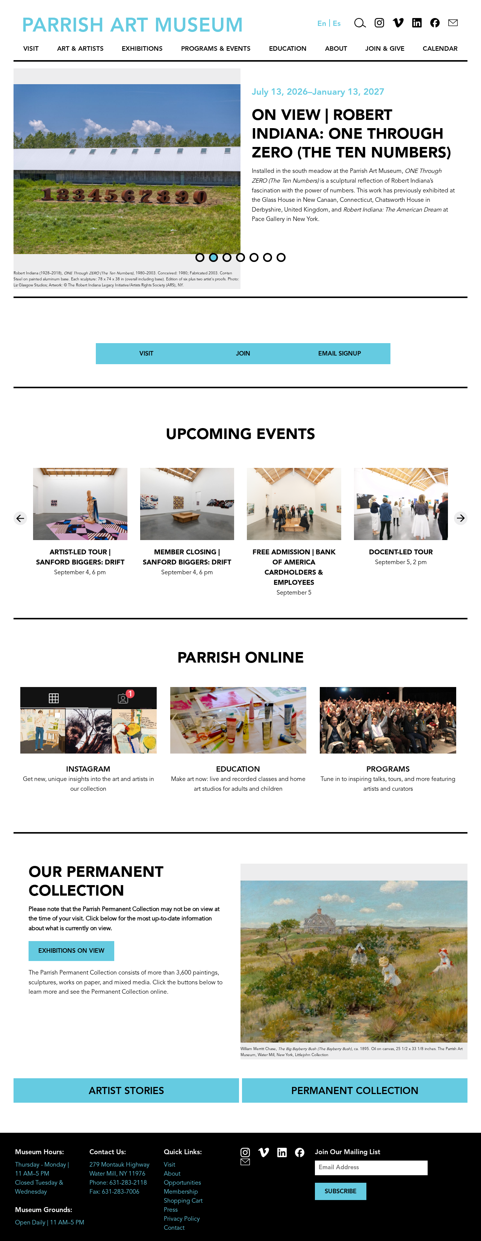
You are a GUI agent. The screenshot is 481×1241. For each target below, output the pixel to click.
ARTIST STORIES (126, 1091)
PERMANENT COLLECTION (355, 1091)
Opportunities (182, 1183)
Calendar (440, 49)
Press (171, 1210)
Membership (181, 1192)
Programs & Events (216, 49)
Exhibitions (142, 49)
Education (288, 49)
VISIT (146, 354)
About (336, 49)
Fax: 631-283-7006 (114, 1192)
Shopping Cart (183, 1201)
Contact (174, 1228)
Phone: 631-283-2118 (118, 1183)
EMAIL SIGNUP (339, 354)
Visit (31, 49)
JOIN (243, 354)
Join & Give (384, 49)
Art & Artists (80, 49)
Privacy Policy (182, 1219)
